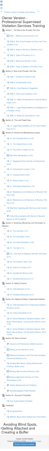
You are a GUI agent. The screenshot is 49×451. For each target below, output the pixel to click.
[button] (1, 2)
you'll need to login (34, 441)
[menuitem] (1, 5)
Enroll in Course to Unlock (24, 444)
